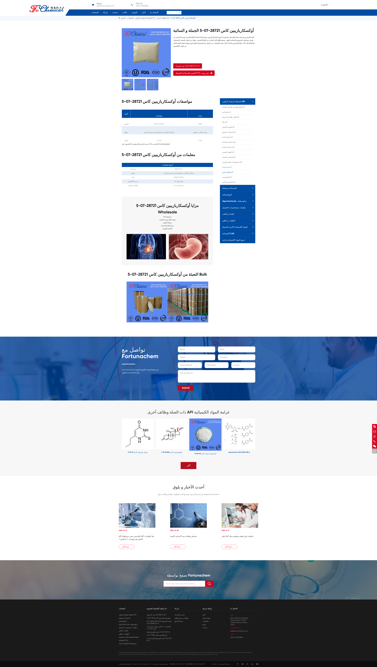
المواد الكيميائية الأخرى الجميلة (235, 227)
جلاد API (224, 122)
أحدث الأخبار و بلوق (188, 487)
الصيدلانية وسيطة (229, 188)
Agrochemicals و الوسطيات (234, 201)
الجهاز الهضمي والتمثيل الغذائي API (233, 107)
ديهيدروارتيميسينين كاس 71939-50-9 (159, 618)
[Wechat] (374, 446)
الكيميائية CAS (228, 233)
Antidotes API (227, 167)
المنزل (123, 18)
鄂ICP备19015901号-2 (176, 664)
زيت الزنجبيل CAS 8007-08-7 (157, 615)
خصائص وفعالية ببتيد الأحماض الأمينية (183, 536)
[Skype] (374, 426)
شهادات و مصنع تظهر (181, 618)
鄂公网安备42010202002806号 (194, 664)
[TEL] (374, 441)
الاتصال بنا (154, 12)
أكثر (188, 465)
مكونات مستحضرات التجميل (234, 207)
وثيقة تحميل (206, 618)
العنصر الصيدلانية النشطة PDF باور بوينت (194, 73)
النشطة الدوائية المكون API (145, 18)
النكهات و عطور (228, 220)
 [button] (116, 437)
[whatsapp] (374, 436)
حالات (124, 12)
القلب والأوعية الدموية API (230, 117)
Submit (186, 387)
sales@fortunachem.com (105, 6)
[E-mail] (374, 431)
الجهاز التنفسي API (228, 152)
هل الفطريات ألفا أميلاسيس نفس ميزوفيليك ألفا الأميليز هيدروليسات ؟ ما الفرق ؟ (136, 537)
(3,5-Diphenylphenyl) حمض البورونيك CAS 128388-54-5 (159, 622)
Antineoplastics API (229, 142)
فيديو (204, 624)
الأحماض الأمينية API (228, 182)
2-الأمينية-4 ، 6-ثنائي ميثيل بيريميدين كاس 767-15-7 (159, 628)
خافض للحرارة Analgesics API (232, 162)
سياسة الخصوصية (224, 664)
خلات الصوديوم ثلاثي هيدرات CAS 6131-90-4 (159, 639)
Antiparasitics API (228, 147)
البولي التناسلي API (228, 127)
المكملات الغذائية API (229, 157)
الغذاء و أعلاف (228, 214)
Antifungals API (227, 137)
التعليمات (205, 621)
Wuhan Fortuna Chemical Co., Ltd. (143, 664)
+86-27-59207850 (142, 6)
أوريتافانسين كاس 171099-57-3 (157, 635)
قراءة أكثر (126, 547)
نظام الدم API (226, 112)
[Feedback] (374, 451)
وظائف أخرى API (163, 18)
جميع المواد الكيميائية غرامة (233, 240)
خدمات (115, 12)
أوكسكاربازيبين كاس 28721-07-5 (183, 18)
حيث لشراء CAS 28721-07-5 (188, 66)
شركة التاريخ (179, 621)
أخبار (144, 12)
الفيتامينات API (227, 177)
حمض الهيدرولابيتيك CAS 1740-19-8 (158, 632)
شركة (105, 12)
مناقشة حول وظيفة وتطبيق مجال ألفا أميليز (237, 536)
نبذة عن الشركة (180, 615)
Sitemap (214, 664)
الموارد (134, 12)
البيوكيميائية (227, 194)
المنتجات (95, 12)
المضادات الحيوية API (229, 132)
